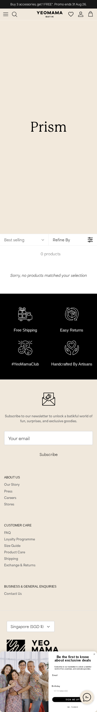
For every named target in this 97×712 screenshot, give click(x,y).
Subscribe (49, 454)
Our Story (12, 484)
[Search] (17, 14)
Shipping (11, 558)
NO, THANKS (73, 707)
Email (55, 675)
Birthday (56, 686)
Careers (10, 497)
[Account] (81, 14)
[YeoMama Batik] (50, 14)
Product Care (14, 551)
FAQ (7, 532)
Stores (9, 503)
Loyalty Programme (19, 538)
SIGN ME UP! (73, 699)
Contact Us (13, 593)
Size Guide (12, 545)
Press (8, 491)
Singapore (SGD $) (27, 626)
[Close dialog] (94, 654)
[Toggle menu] (5, 14)
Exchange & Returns (19, 564)
